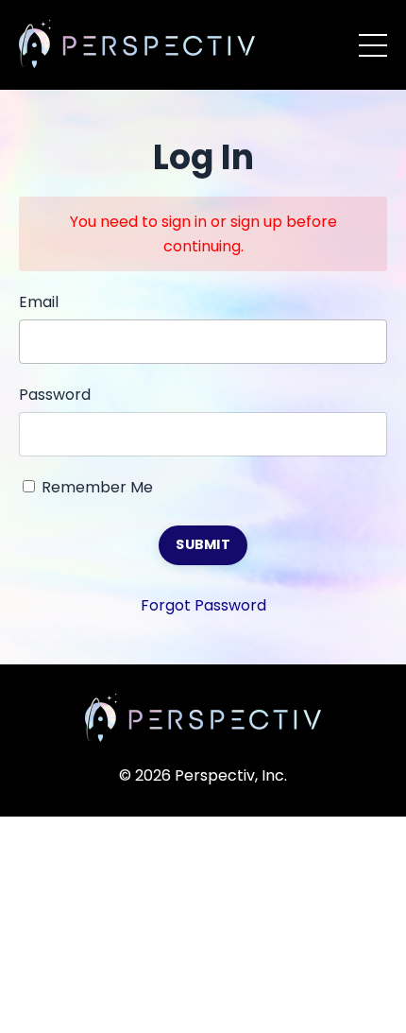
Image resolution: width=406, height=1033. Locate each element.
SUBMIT (203, 544)
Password (55, 394)
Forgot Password (203, 605)
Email (39, 302)
